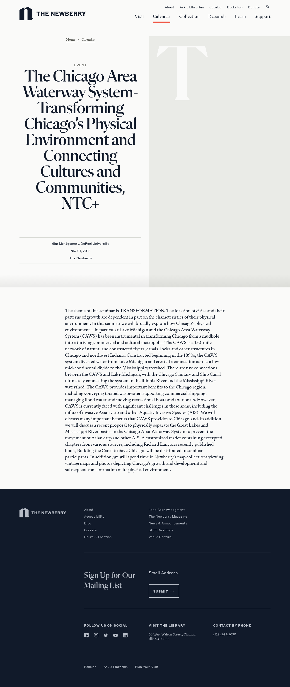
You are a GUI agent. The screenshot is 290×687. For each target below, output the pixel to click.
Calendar (88, 39)
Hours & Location (98, 537)
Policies (90, 667)
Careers (90, 530)
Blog (87, 523)
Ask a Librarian (116, 667)
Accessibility (94, 516)
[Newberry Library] (43, 519)
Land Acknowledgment (167, 509)
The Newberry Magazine (168, 516)
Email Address (163, 573)
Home (70, 39)
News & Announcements (168, 523)
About (89, 509)
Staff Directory (161, 530)
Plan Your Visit (147, 667)
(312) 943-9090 (224, 634)
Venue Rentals (160, 537)
